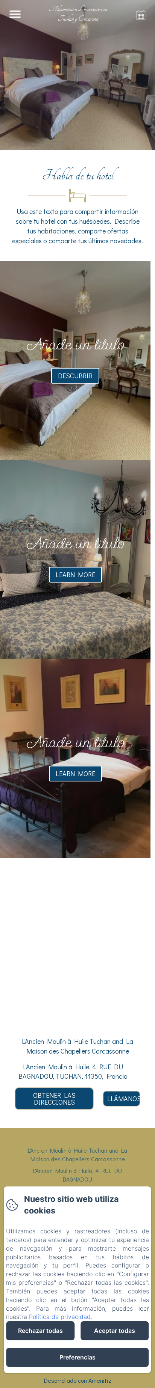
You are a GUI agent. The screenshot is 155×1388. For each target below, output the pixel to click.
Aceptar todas (114, 1330)
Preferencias (77, 1357)
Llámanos (123, 1098)
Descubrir (75, 375)
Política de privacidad (60, 1316)
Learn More (75, 574)
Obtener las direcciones (54, 1098)
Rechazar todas (40, 1330)
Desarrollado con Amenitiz (77, 1380)
